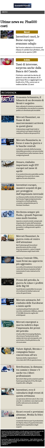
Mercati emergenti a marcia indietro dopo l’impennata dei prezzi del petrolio (28, 326)
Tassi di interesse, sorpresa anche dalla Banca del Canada (28, 68)
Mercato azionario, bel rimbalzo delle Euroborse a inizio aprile (29, 302)
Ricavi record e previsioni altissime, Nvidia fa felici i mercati (29, 414)
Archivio (27, 59)
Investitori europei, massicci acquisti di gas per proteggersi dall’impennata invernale (29, 189)
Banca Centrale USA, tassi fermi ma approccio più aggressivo (29, 260)
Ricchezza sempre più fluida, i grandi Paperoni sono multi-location (29, 215)
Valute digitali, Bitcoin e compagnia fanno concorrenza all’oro (29, 351)
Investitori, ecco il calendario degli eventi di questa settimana (29, 392)
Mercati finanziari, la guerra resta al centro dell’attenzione (28, 239)
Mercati (27, 32)
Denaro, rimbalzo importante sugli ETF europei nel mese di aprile (27, 167)
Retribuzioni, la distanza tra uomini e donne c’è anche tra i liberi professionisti (29, 371)
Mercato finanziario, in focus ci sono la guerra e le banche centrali (29, 143)
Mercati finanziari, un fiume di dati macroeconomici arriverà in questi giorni (29, 122)
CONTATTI (4, 444)
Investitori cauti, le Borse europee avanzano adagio (27, 40)
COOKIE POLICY (6, 443)
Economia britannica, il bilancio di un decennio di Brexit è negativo (30, 100)
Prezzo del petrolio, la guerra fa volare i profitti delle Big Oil (29, 282)
